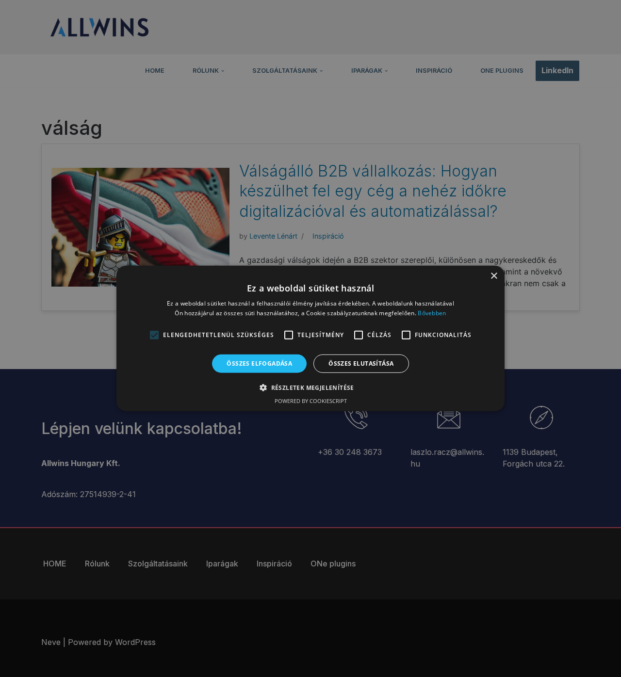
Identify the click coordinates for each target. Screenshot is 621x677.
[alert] (310, 338)
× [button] (493, 276)
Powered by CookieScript (311, 400)
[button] (310, 387)
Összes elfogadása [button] (259, 363)
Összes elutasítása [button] (360, 363)
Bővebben (432, 313)
